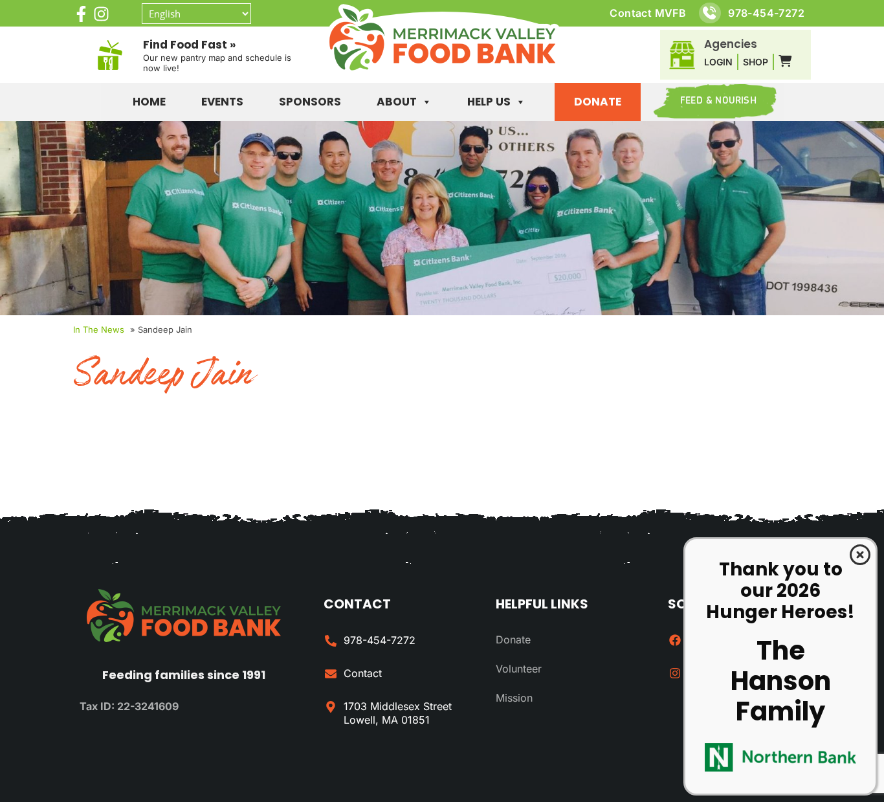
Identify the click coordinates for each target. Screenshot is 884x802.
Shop (755, 61)
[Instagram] (101, 14)
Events (222, 101)
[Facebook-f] (81, 14)
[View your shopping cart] (785, 61)
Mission (514, 697)
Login (718, 61)
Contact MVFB (648, 12)
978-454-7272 (766, 12)
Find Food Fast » (189, 44)
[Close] (860, 554)
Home (149, 101)
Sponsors (310, 101)
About (397, 101)
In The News (98, 329)
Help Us (489, 101)
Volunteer (519, 668)
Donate (597, 101)
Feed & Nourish (718, 101)
